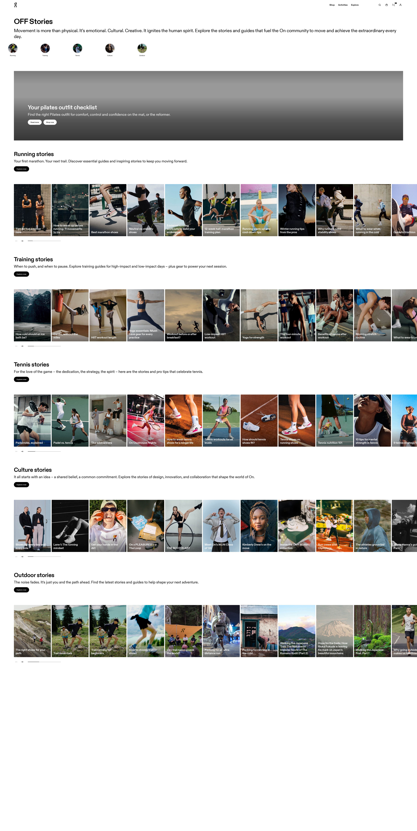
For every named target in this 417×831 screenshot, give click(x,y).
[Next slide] (22, 241)
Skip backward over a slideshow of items (22, 233)
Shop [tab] (332, 4)
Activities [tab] (343, 4)
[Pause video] (400, 137)
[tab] (379, 4)
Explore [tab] (355, 4)
